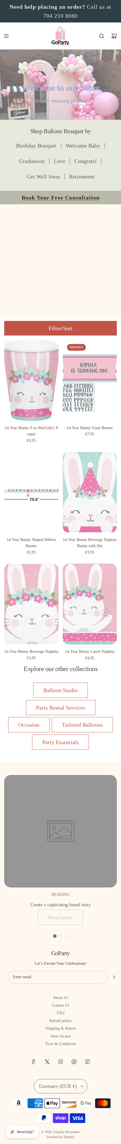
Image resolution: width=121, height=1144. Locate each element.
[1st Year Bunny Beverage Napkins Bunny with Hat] (90, 492)
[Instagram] (60, 1061)
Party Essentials (60, 742)
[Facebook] (33, 1061)
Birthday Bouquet (36, 145)
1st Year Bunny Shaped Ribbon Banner (31, 543)
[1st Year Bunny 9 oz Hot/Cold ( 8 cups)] (31, 380)
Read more (60, 917)
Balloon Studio (60, 690)
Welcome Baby (83, 145)
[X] (47, 1061)
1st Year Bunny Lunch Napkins (90, 651)
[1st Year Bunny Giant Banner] (90, 380)
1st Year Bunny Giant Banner (89, 428)
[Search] (101, 36)
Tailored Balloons (82, 725)
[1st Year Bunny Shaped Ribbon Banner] (31, 492)
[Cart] (114, 36)
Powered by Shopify (60, 1137)
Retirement (82, 176)
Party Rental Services (60, 707)
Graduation (32, 161)
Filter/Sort (61, 328)
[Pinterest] (74, 1061)
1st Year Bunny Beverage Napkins (31, 651)
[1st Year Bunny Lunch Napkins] (90, 604)
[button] (55, 936)
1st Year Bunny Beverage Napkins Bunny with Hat (90, 543)
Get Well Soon (43, 176)
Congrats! (85, 161)
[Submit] (114, 977)
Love (59, 161)
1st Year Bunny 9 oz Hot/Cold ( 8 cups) (31, 431)
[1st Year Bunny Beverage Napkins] (31, 604)
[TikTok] (87, 1061)
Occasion (28, 725)
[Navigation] (6, 36)
